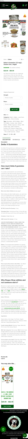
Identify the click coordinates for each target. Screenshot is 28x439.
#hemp (19, 124)
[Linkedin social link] (13, 134)
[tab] (6, 139)
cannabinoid (14, 301)
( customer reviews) (15, 67)
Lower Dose (21, 117)
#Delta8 (9, 124)
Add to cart (14, 109)
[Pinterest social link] (11, 134)
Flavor (5, 101)
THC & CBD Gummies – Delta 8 (12, 131)
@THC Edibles (16, 121)
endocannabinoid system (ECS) (12, 308)
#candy (12, 123)
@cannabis (9, 121)
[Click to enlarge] (3, 36)
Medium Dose (7, 119)
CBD (9, 290)
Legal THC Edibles (19, 130)
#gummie (14, 124)
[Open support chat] (25, 435)
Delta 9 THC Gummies (9, 130)
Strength (6, 95)
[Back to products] (22, 59)
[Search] (23, 5)
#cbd (16, 123)
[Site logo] (14, 6)
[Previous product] (20, 59)
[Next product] (23, 59)
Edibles (10, 59)
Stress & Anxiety (15, 119)
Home (5, 59)
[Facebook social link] (7, 134)
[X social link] (9, 134)
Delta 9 (11, 117)
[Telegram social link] (15, 134)
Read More (22, 412)
